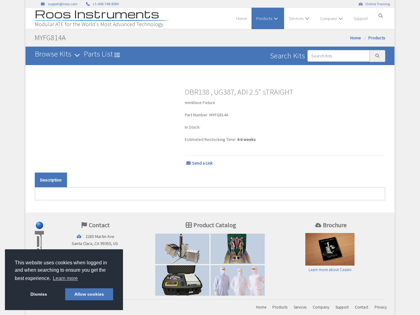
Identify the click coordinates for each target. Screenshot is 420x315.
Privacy (380, 307)
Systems (182, 249)
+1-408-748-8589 (105, 4)
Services (296, 18)
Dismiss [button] (38, 294)
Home (241, 18)
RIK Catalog (237, 249)
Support (361, 18)
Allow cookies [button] (89, 294)
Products (264, 18)
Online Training (377, 4)
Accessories (182, 280)
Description (50, 180)
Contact (361, 307)
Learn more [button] (65, 278)
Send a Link (202, 163)
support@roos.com (62, 4)
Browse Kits (54, 54)
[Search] (380, 13)
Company (328, 18)
